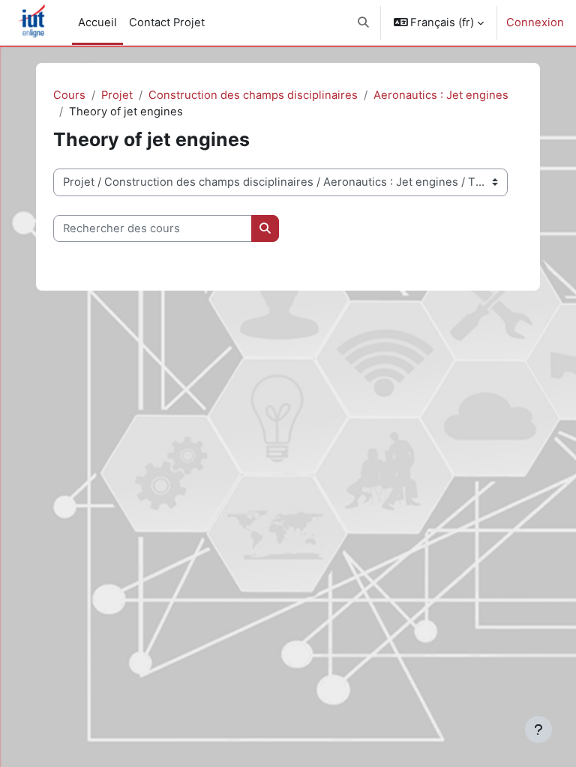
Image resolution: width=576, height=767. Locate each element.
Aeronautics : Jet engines (441, 95)
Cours (69, 95)
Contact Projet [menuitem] (167, 22)
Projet (117, 95)
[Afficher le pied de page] (538, 729)
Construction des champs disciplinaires (253, 95)
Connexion (535, 22)
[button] (363, 22)
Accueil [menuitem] (97, 22)
